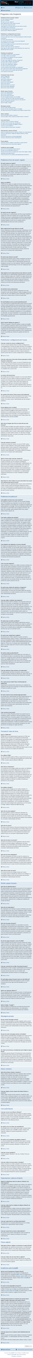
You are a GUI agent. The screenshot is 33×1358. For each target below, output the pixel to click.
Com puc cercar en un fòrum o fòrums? (10, 121)
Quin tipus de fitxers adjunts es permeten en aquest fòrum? (14, 142)
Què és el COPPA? (5, 20)
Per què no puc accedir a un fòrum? (9, 63)
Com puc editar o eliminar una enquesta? (10, 61)
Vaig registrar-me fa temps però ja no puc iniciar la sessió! (14, 26)
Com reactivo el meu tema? (7, 71)
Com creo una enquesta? (6, 58)
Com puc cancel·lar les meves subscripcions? (11, 137)
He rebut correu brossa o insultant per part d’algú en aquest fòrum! (16, 110)
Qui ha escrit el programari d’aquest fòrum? (10, 148)
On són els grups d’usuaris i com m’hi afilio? (10, 96)
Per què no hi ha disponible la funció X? (9, 150)
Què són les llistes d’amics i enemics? (9, 115)
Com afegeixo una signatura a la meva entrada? (11, 57)
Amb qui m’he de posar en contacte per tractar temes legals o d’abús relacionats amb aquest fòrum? (16, 152)
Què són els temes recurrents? (8, 84)
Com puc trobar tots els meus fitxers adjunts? (11, 144)
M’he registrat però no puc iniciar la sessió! (10, 23)
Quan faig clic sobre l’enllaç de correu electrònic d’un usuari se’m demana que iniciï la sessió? (15, 49)
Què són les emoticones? (6, 79)
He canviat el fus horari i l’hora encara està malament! (13, 41)
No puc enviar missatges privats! (8, 107)
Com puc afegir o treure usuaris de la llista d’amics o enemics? (15, 116)
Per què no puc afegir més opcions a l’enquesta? (12, 60)
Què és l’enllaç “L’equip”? (6, 102)
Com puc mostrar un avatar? (7, 45)
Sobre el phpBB (24, 1277)
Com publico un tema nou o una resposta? (10, 54)
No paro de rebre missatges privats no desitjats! (11, 108)
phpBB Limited (19, 1274)
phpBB (15, 416)
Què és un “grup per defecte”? (7, 101)
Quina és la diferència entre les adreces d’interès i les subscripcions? (16, 132)
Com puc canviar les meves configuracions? (11, 35)
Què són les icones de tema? (7, 87)
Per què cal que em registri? (7, 19)
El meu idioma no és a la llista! (7, 42)
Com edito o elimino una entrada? (8, 55)
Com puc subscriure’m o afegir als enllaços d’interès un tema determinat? (14, 134)
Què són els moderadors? (7, 94)
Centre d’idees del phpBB (12, 1290)
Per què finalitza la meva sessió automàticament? (12, 29)
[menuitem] (3, 8)
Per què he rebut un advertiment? (8, 65)
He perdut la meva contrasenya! (8, 27)
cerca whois (6, 1308)
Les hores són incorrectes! (7, 39)
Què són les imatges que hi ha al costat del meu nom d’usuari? (15, 43)
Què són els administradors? (7, 92)
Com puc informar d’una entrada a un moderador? (12, 67)
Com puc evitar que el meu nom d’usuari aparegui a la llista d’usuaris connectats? (16, 37)
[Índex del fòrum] (16, 3)
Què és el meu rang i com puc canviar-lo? (10, 46)
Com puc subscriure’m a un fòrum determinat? (11, 136)
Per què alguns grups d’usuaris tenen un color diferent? (13, 99)
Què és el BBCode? (5, 76)
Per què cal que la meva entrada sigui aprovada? (12, 70)
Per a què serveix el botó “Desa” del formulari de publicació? (14, 68)
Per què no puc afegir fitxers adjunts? (9, 64)
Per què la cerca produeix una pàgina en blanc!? (11, 124)
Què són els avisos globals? (7, 82)
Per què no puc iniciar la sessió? (8, 24)
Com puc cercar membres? (7, 125)
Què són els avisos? (5, 83)
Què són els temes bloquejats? (8, 86)
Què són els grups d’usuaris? (7, 95)
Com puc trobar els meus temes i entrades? (10, 127)
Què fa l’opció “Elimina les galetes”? (9, 30)
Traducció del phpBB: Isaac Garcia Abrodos (16, 1354)
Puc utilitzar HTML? (5, 77)
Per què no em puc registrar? (7, 22)
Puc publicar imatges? (6, 80)
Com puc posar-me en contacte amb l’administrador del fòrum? (15, 154)
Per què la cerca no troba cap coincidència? (10, 123)
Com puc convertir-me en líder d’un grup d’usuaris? (12, 98)
